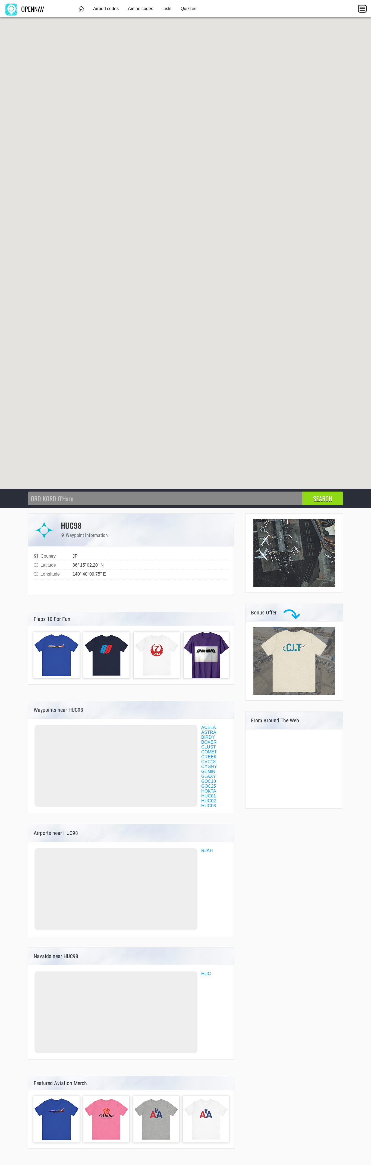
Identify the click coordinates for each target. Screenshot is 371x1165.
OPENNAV (32, 9)
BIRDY (208, 737)
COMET (209, 752)
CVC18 (208, 761)
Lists (166, 8)
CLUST (208, 747)
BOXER (209, 742)
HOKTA (208, 791)
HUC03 (208, 805)
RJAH (207, 850)
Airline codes (140, 8)
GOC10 (208, 781)
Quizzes (188, 8)
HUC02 (208, 801)
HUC (206, 973)
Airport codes (106, 8)
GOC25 (208, 786)
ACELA (208, 727)
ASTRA (208, 732)
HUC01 (208, 796)
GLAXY (208, 776)
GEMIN (208, 771)
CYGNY (209, 766)
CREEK (209, 756)
